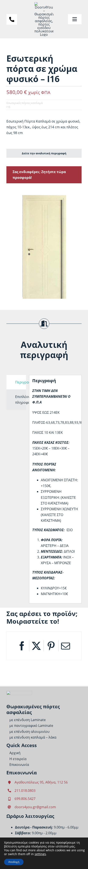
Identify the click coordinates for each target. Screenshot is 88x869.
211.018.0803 (25, 790)
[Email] (65, 645)
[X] (36, 645)
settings (40, 854)
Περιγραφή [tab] (20, 382)
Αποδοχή (13, 862)
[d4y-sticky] (19, 692)
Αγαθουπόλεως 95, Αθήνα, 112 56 (41, 782)
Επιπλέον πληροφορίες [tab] (20, 399)
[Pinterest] (51, 645)
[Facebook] (21, 645)
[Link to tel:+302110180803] (11, 19)
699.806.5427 (25, 798)
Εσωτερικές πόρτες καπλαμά (24, 103)
